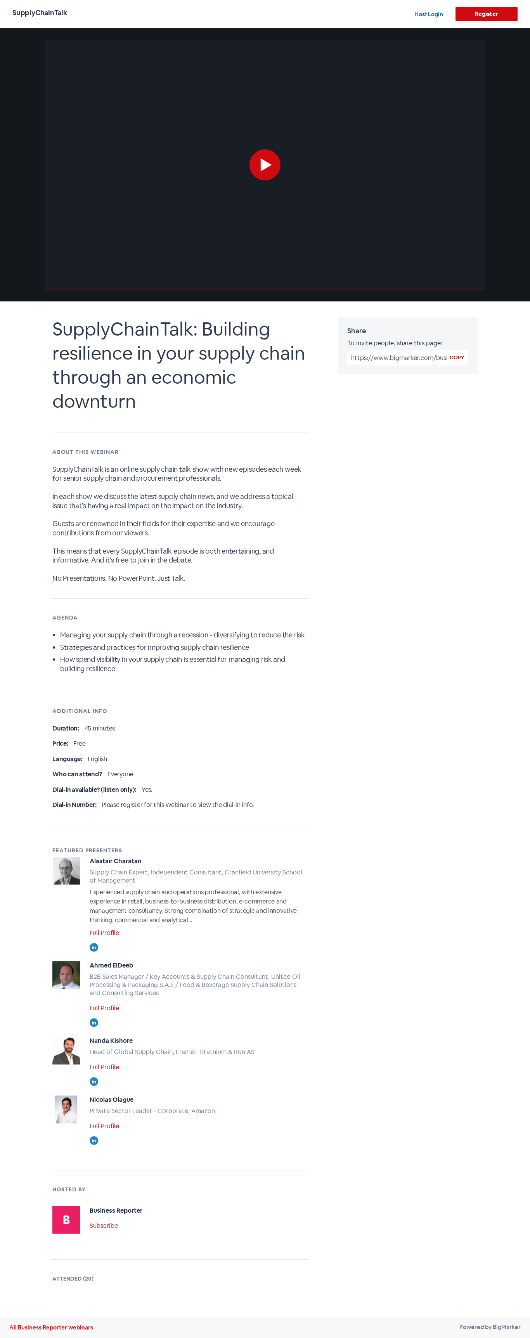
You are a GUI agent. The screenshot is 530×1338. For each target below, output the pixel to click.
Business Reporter (116, 1210)
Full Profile (104, 933)
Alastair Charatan (116, 861)
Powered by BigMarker (490, 1327)
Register (486, 13)
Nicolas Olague (111, 1100)
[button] (265, 165)
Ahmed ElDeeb (111, 965)
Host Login (428, 14)
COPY (457, 357)
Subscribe (104, 1226)
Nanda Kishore (111, 1041)
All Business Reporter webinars (51, 1327)
